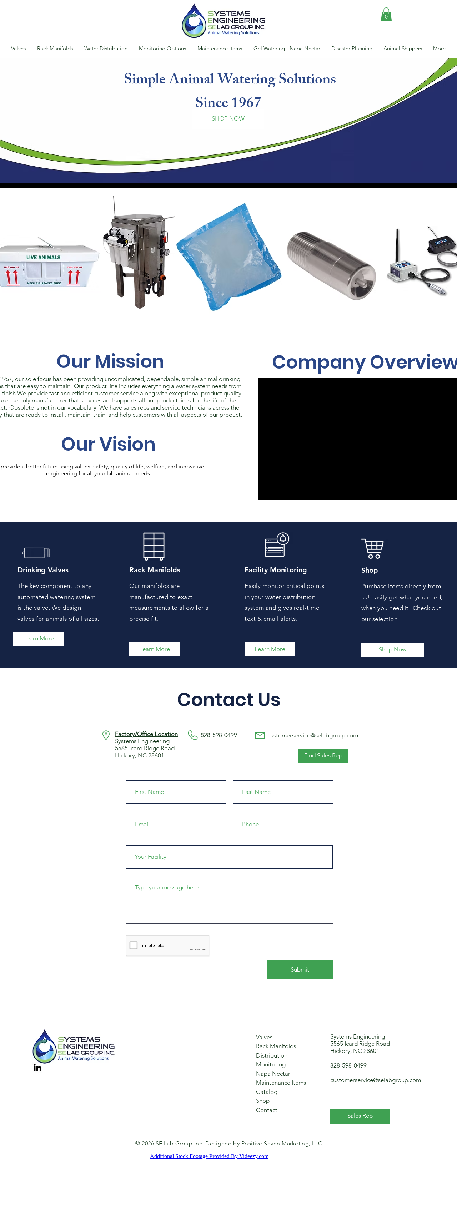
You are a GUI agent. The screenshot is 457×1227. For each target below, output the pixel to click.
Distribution (271, 1055)
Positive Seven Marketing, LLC (281, 1143)
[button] (386, 14)
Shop (263, 1100)
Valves (264, 1037)
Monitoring (271, 1064)
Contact (266, 1110)
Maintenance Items (281, 1082)
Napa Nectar (273, 1073)
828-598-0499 (348, 1065)
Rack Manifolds (276, 1046)
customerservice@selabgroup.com (312, 735)
